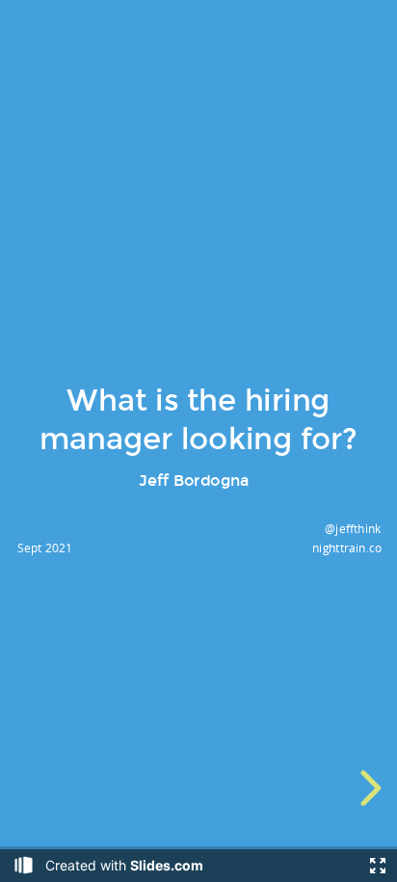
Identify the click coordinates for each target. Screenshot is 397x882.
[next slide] (367, 788)
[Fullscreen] (377, 865)
